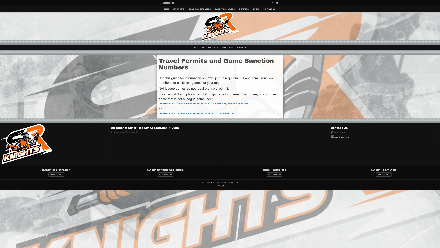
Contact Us (269, 9)
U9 (209, 47)
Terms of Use (221, 182)
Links (256, 9)
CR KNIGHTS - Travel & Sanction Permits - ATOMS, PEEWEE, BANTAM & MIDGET (204, 103)
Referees (244, 9)
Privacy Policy (233, 182)
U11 (215, 47)
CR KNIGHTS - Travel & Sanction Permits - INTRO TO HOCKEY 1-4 (196, 113)
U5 (195, 47)
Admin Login (220, 186)
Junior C (241, 47)
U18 (230, 47)
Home (166, 9)
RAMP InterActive (208, 182)
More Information (56, 174)
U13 (223, 47)
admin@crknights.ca (341, 137)
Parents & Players (225, 9)
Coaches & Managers (200, 9)
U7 (202, 47)
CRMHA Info (178, 9)
